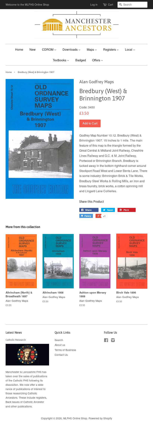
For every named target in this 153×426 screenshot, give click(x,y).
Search (59, 340)
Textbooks (60, 60)
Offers (96, 60)
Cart (110, 4)
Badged (80, 60)
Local (129, 49)
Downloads (70, 49)
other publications (21, 406)
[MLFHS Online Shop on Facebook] (106, 341)
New (32, 49)
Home (19, 49)
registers (41, 397)
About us (60, 345)
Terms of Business (65, 350)
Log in (94, 4)
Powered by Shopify (100, 418)
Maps (91, 49)
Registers (110, 49)
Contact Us (61, 355)
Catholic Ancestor (33, 402)
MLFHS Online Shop (75, 418)
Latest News (14, 332)
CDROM (48, 49)
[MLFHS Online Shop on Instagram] (113, 341)
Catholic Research (16, 339)
